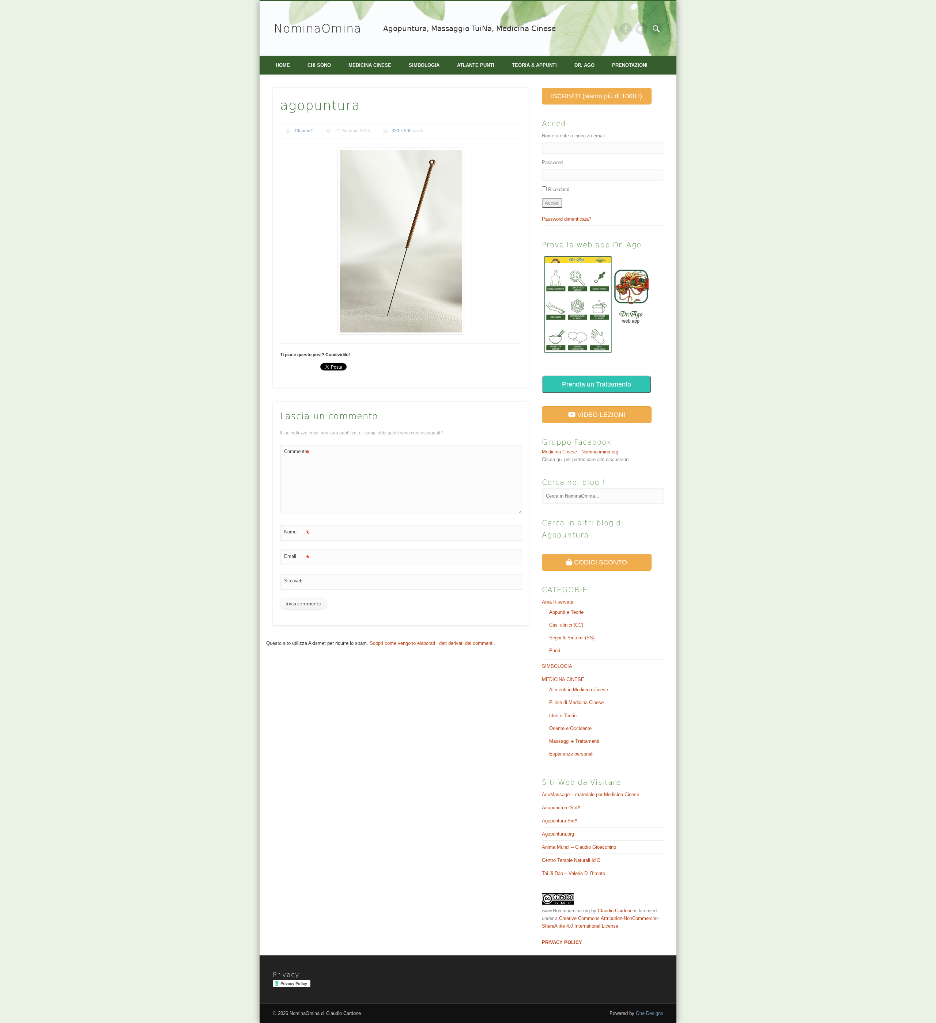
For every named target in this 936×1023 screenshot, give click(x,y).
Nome (296, 534)
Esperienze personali (571, 754)
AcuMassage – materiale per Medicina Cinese (590, 794)
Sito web (293, 580)
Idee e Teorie (563, 715)
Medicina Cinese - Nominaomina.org (580, 452)
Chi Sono (319, 65)
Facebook (626, 29)
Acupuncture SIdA (561, 807)
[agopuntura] (400, 241)
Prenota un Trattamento (596, 384)
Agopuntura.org (558, 834)
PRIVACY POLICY (562, 942)
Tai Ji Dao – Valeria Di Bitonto (573, 873)
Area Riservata (557, 602)
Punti (554, 650)
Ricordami (558, 189)
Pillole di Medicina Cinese (576, 702)
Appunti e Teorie (566, 612)
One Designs (649, 1013)
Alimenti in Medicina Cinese (578, 689)
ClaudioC (304, 130)
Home (283, 65)
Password (552, 162)
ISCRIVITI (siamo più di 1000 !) (596, 96)
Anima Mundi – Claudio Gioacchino (579, 847)
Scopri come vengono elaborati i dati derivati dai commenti (432, 643)
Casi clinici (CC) (566, 625)
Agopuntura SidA (560, 821)
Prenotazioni (630, 65)
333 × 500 (402, 130)
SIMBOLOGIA (424, 65)
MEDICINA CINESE (369, 65)
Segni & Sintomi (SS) (572, 637)
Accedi (552, 203)
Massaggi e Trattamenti (574, 741)
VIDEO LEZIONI (600, 414)
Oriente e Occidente (570, 728)
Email (296, 558)
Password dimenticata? (566, 219)
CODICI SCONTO (599, 562)
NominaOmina (318, 28)
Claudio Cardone (615, 910)
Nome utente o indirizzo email (573, 135)
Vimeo (641, 29)
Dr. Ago (584, 65)
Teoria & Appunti (534, 65)
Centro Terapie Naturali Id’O (571, 860)
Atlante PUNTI (475, 65)
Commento (296, 453)
